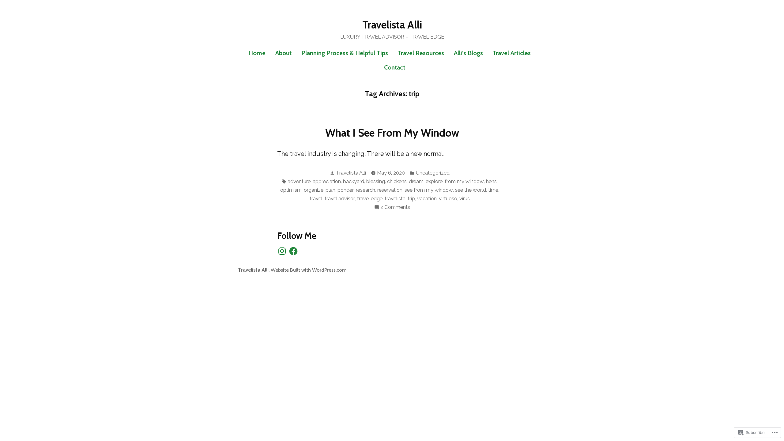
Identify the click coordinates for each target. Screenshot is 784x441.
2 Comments (395, 207)
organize (313, 190)
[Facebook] (293, 251)
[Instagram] (282, 251)
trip (411, 198)
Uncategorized (433, 173)
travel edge (370, 198)
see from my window (429, 190)
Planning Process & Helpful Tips (344, 53)
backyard (353, 181)
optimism (291, 190)
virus (464, 198)
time (493, 190)
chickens (397, 181)
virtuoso (448, 198)
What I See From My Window (392, 132)
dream (416, 181)
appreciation (327, 181)
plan (330, 190)
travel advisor (340, 198)
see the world (470, 190)
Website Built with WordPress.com (308, 270)
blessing (375, 181)
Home (257, 53)
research (365, 190)
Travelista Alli (392, 24)
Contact (394, 67)
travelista (395, 198)
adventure (299, 181)
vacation (427, 198)
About (283, 53)
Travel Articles (512, 53)
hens (491, 181)
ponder (345, 190)
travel (316, 198)
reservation (389, 190)
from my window (464, 181)
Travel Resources (421, 53)
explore (434, 181)
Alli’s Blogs (468, 53)
